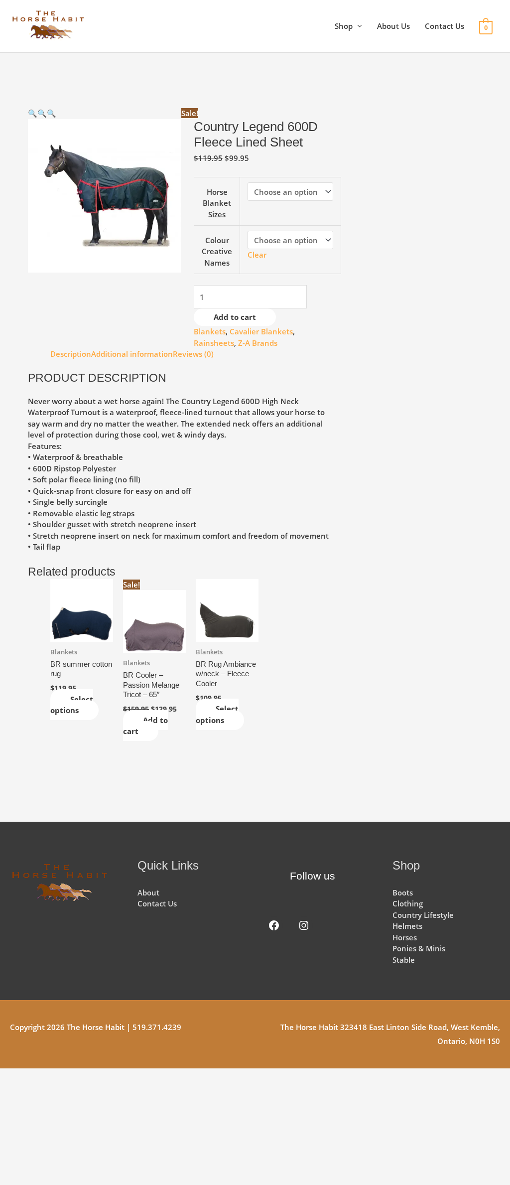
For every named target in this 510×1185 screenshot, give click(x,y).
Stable (403, 960)
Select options (71, 705)
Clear (257, 255)
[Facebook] (274, 925)
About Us (393, 26)
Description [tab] (70, 354)
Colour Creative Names (217, 251)
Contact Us (444, 26)
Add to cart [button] (145, 726)
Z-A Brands (257, 343)
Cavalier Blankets (261, 331)
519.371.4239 (156, 1027)
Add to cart (235, 317)
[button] (32, 113)
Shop (344, 26)
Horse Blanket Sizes (217, 203)
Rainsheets (214, 343)
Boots (402, 892)
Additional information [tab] (132, 354)
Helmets (407, 926)
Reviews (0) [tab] (193, 354)
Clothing (407, 903)
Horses (404, 937)
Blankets (210, 331)
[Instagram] (304, 925)
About (148, 892)
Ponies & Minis (418, 948)
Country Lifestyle (423, 915)
